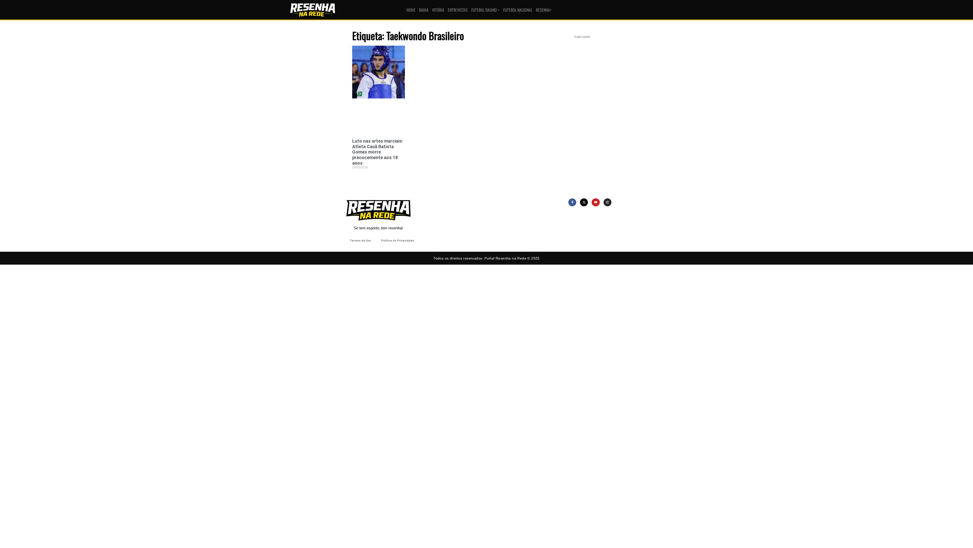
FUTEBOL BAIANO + (485, 10)
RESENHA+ (544, 10)
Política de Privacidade (397, 240)
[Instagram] (607, 202)
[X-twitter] (584, 202)
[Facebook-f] (572, 202)
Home (411, 10)
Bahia (423, 10)
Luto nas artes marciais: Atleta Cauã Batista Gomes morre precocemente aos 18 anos (377, 151)
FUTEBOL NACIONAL (517, 10)
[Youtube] (596, 202)
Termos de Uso (360, 240)
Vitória (438, 10)
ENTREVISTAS (458, 10)
